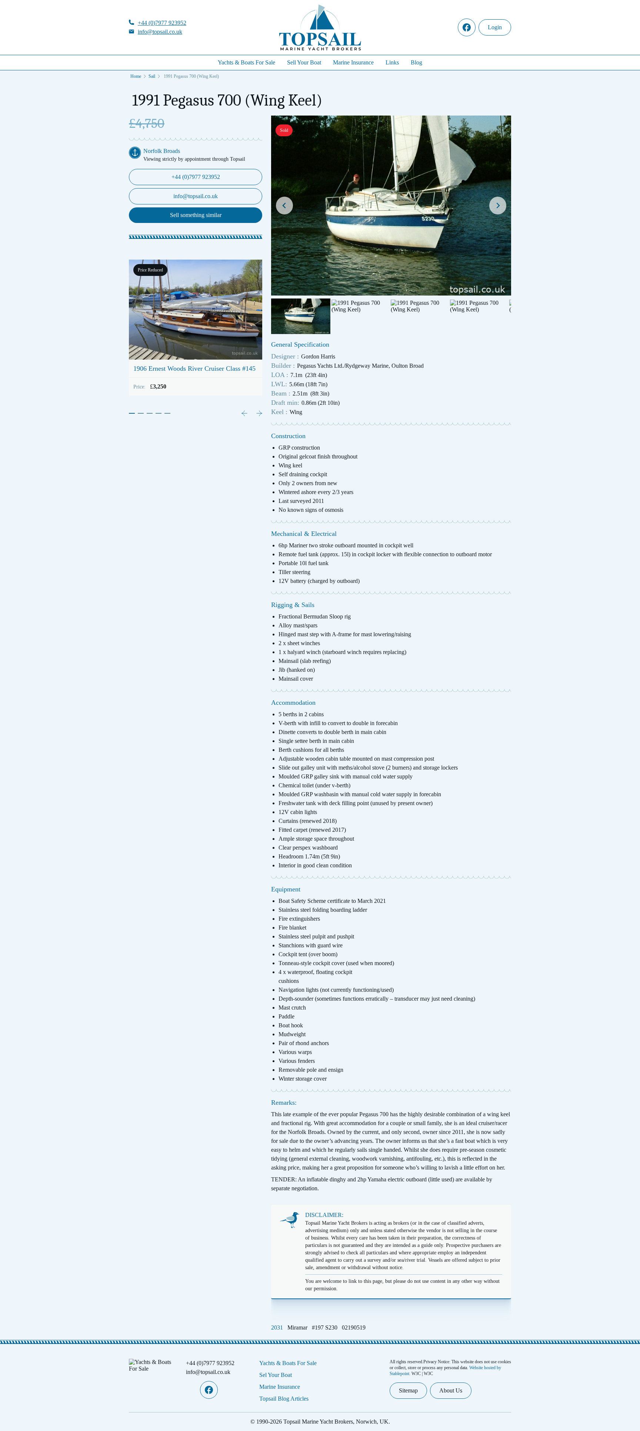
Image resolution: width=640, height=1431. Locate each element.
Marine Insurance (353, 62)
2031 (277, 1327)
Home (135, 76)
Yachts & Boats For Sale (246, 62)
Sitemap (408, 1390)
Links (392, 62)
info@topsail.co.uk (160, 32)
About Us (450, 1390)
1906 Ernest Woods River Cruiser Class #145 (194, 368)
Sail (152, 76)
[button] (300, 316)
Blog (416, 62)
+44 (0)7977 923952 (162, 23)
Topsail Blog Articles (284, 1398)
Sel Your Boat (275, 1375)
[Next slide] (497, 205)
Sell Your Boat (304, 62)
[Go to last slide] (284, 205)
